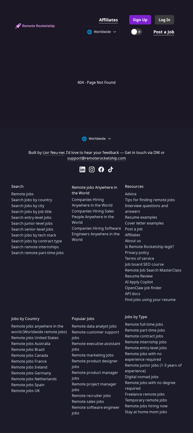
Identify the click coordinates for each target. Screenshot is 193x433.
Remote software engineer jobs (96, 410)
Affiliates (108, 20)
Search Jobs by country (31, 199)
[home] (35, 26)
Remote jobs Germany (31, 373)
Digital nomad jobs (142, 376)
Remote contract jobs (144, 336)
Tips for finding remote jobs (150, 199)
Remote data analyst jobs (94, 326)
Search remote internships (35, 246)
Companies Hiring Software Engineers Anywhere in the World (96, 234)
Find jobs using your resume (150, 299)
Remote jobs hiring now (146, 406)
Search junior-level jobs (32, 223)
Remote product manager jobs (95, 375)
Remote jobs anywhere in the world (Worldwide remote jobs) (39, 329)
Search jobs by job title (31, 211)
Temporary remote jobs (146, 400)
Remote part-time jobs (145, 330)
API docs (132, 293)
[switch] (136, 31)
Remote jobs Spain (27, 384)
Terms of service (139, 258)
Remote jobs (22, 193)
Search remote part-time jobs (37, 252)
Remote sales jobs (88, 401)
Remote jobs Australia (30, 343)
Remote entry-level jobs (146, 347)
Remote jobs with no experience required (143, 356)
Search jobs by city (27, 205)
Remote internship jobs (146, 342)
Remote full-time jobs (144, 324)
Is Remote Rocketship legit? (149, 246)
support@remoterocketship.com (96, 158)
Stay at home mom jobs (146, 411)
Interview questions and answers (146, 208)
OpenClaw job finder (143, 287)
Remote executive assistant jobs (96, 346)
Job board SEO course (144, 264)
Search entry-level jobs (31, 217)
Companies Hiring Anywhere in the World (92, 202)
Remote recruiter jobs (91, 395)
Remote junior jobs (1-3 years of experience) (153, 368)
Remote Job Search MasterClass (153, 270)
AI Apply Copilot (139, 282)
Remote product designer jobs (95, 363)
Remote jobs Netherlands (34, 378)
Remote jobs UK (25, 390)
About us (133, 240)
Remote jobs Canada (29, 355)
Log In (164, 19)
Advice (131, 193)
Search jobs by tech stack (33, 235)
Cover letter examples (144, 223)
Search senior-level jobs (32, 229)
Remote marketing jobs (93, 355)
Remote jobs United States (35, 337)
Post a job (134, 229)
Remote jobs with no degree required (150, 385)
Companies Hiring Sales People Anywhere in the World (93, 216)
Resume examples (141, 217)
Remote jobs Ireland (29, 367)
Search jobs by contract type (36, 241)
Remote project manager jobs (94, 386)
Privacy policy (137, 252)
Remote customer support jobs (95, 334)
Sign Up (140, 19)
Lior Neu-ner (53, 152)
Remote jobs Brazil (27, 349)
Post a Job (163, 32)
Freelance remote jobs (145, 394)
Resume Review (139, 276)
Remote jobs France (29, 361)
